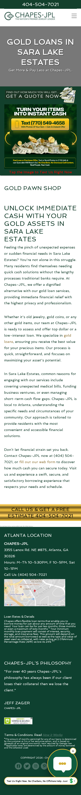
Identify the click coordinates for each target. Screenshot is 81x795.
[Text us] (62, 764)
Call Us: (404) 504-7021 (25, 575)
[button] (74, 16)
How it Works (52, 735)
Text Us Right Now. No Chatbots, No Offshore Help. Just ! (41, 780)
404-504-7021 (40, 4)
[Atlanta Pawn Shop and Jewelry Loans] (30, 16)
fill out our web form (37, 462)
